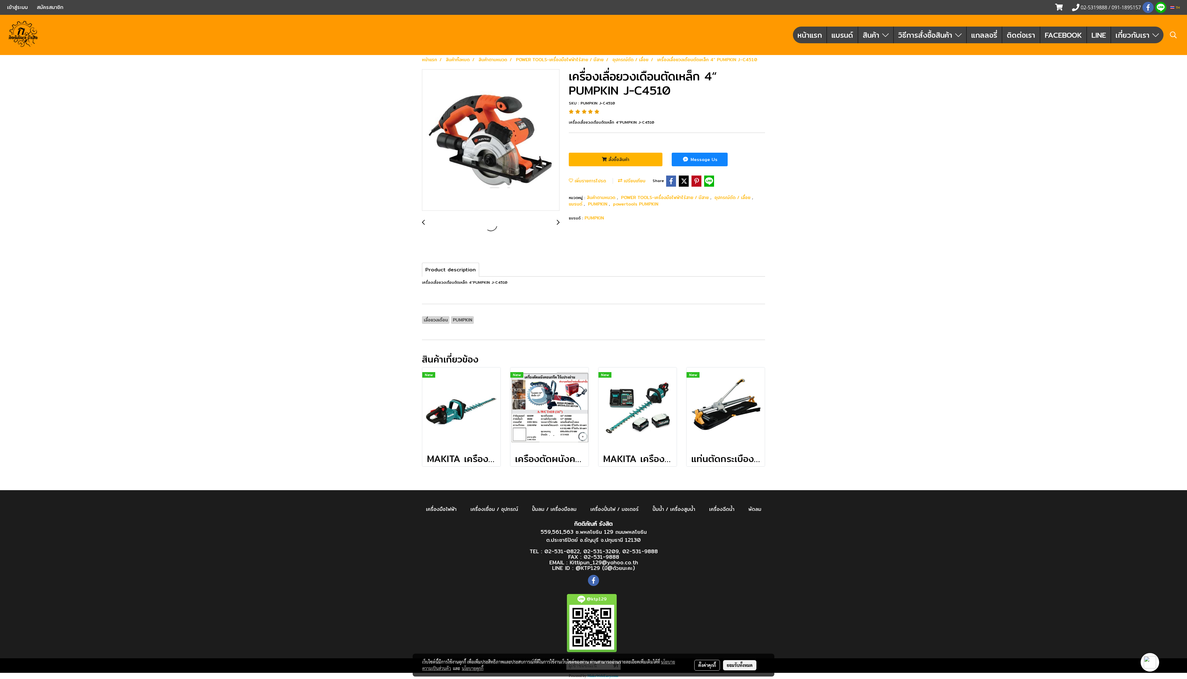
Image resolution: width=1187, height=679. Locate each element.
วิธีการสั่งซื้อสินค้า (926, 35)
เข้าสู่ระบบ (17, 7)
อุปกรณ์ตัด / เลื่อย (733, 197)
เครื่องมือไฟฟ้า (441, 509)
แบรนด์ (842, 35)
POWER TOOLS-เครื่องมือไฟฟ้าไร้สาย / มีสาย (665, 197)
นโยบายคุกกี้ (472, 668)
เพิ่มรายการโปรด (589, 180)
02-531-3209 (601, 551)
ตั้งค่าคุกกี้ (707, 665)
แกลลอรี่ (984, 35)
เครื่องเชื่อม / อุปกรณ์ (494, 509)
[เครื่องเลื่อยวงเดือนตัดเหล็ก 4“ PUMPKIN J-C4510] (490, 140)
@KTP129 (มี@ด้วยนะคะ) (605, 568)
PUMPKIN (598, 204)
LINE (1098, 35)
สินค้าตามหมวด (602, 197)
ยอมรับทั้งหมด (740, 665)
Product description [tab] (450, 270)
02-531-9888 (640, 551)
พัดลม (754, 509)
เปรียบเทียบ (633, 180)
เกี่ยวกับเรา (1134, 35)
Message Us (703, 159)
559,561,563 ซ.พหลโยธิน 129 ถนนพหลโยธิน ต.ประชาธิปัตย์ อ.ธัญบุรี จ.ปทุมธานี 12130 (594, 536)
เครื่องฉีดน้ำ (721, 509)
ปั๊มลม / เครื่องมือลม (554, 509)
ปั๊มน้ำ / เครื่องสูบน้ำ (674, 509)
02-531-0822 (562, 551)
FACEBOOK (1063, 35)
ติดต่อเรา (1021, 35)
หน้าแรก (810, 35)
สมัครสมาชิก (50, 7)
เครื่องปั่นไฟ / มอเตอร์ (614, 509)
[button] (1173, 35)
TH (1177, 7)
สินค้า (872, 35)
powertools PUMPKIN (635, 204)
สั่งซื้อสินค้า (618, 159)
